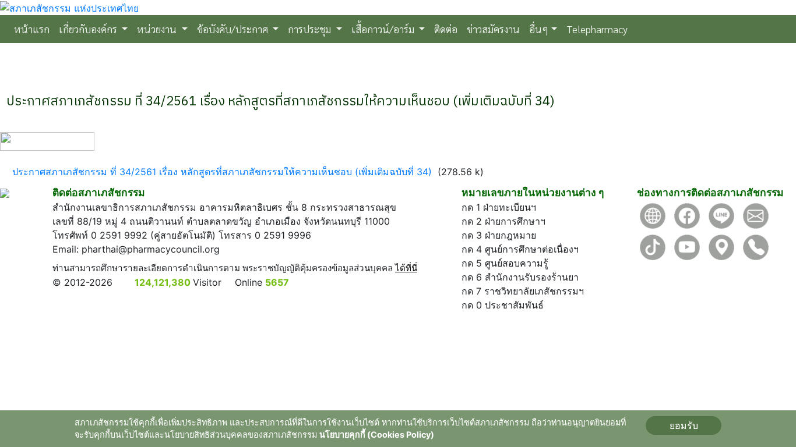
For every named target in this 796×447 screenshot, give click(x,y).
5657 (277, 282)
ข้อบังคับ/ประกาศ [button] (233, 29)
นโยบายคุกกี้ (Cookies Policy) (376, 434)
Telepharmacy (597, 29)
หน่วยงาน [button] (158, 29)
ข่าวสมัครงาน (493, 29)
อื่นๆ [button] (538, 29)
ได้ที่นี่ (406, 268)
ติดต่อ (445, 29)
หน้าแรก (34, 29)
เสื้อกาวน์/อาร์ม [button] (384, 29)
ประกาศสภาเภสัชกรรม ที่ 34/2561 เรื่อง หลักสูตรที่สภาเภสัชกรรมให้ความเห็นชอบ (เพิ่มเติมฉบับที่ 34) (222, 172)
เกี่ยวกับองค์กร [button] (89, 29)
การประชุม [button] (310, 29)
